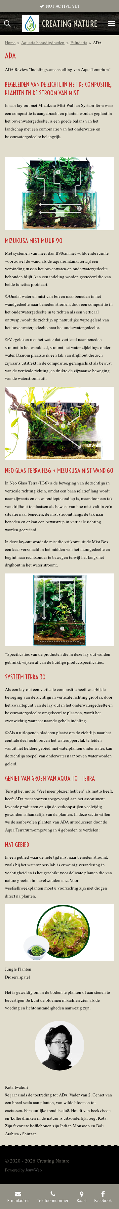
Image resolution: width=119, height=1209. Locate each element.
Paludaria (78, 42)
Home (10, 42)
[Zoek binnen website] (7, 23)
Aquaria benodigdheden (42, 42)
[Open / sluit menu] (111, 23)
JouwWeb (33, 1170)
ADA (97, 42)
